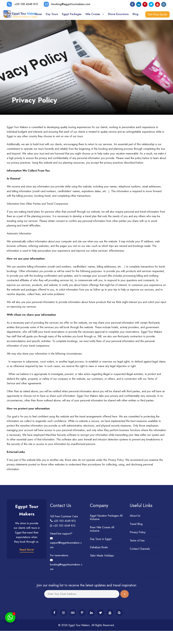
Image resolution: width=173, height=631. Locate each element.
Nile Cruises (92, 14)
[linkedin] (138, 4)
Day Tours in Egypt (100, 539)
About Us (135, 516)
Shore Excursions (118, 14)
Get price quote (157, 14)
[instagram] (163, 4)
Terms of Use (137, 540)
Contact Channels (140, 549)
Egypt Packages (71, 14)
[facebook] (132, 4)
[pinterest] (144, 4)
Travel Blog (136, 524)
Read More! (27, 550)
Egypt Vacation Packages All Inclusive (106, 517)
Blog (135, 14)
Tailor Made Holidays (102, 555)
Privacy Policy (137, 532)
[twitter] (151, 4)
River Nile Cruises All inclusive (102, 529)
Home (38, 14)
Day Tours (52, 14)
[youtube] (157, 4)
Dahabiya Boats (99, 547)
